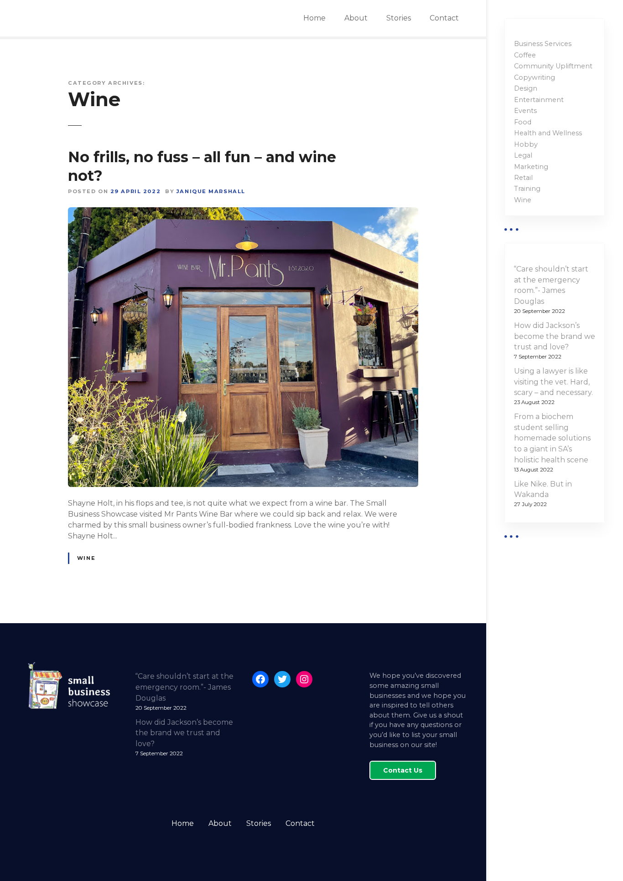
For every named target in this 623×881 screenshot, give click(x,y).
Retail (523, 178)
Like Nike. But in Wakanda (543, 489)
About (356, 18)
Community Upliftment (553, 66)
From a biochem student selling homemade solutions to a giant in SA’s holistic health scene (552, 438)
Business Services (542, 44)
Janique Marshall (211, 191)
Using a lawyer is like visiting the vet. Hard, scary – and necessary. (553, 382)
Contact (444, 18)
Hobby (526, 144)
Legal (523, 155)
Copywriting (534, 77)
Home (314, 18)
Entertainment (539, 100)
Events (525, 111)
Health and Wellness (548, 133)
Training (527, 188)
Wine (86, 558)
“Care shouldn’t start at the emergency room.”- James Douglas (551, 285)
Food (522, 122)
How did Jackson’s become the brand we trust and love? (554, 336)
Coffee (525, 55)
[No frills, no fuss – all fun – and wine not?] (243, 212)
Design (525, 88)
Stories (398, 18)
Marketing (531, 167)
